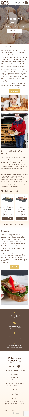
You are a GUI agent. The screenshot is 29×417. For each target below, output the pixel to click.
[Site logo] (5, 2)
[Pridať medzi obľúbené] (11, 196)
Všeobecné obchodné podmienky (14, 401)
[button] (7, 218)
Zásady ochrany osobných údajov (14, 403)
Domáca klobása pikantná (21, 206)
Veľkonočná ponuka (19, 370)
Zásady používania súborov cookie (14, 405)
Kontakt (10, 370)
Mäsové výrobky (14, 393)
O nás (5, 370)
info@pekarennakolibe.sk (16, 383)
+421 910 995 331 (17, 385)
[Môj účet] (19, 2)
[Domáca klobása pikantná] (21, 200)
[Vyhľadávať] (16, 2)
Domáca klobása (8, 206)
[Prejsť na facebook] (18, 366)
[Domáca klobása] (7, 200)
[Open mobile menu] (26, 2)
